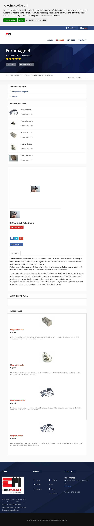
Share (12, 64)
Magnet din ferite (17, 400)
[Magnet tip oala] (47, 357)
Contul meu (72, 28)
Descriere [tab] (15, 253)
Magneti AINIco (16, 436)
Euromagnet (19, 75)
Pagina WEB (27, 64)
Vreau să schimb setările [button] (36, 20)
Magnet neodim (17, 329)
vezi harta (67, 486)
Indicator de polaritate (43, 75)
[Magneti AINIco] (47, 427)
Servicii (38, 484)
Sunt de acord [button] (10, 20)
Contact (83, 40)
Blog (53, 489)
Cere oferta (16, 245)
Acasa (50, 40)
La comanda (17, 227)
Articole (71, 40)
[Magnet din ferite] (47, 392)
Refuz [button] (21, 20)
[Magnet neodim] (47, 321)
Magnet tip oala (17, 365)
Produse (60, 40)
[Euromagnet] (8, 35)
